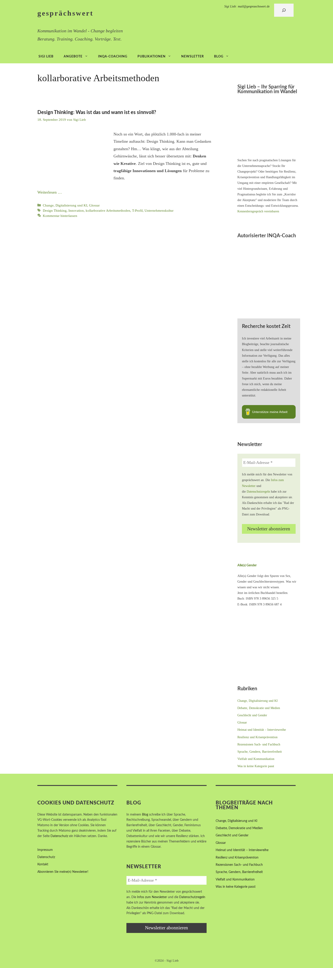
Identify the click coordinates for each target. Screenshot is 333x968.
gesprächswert (65, 13)
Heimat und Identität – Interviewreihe (261, 729)
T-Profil (137, 210)
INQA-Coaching (112, 56)
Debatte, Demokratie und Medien (258, 708)
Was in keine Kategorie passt (255, 766)
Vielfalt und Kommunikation (255, 759)
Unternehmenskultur (159, 210)
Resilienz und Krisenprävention (257, 737)
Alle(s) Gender (247, 565)
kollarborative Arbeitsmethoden (108, 210)
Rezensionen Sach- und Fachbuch (258, 744)
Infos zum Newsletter (152, 897)
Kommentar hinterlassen (60, 216)
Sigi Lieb (46, 56)
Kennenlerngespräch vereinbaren (258, 211)
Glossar (94, 205)
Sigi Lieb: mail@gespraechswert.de (247, 6)
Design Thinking (55, 210)
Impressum (45, 850)
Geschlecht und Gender (252, 715)
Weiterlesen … (49, 192)
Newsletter (192, 56)
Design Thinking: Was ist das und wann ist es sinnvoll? (96, 112)
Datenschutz (59, 836)
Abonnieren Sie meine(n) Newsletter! (62, 871)
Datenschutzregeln (258, 491)
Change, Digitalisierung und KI (65, 205)
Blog (218, 56)
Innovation (76, 210)
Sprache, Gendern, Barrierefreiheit (259, 751)
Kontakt (42, 864)
